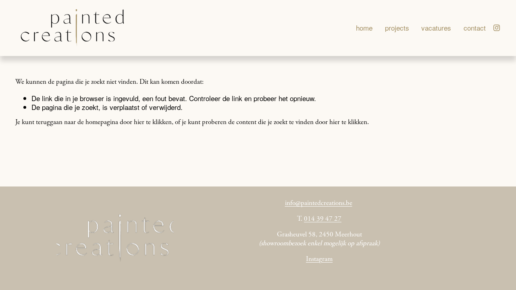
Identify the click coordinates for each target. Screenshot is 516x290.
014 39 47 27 (322, 219)
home (364, 28)
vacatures (436, 28)
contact (475, 28)
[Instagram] (497, 28)
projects (397, 28)
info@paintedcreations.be (318, 203)
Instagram (319, 259)
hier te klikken (153, 122)
